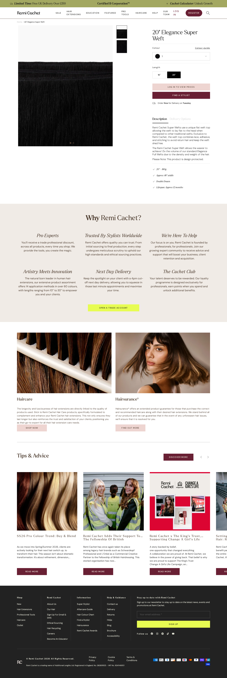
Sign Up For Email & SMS (56, 616)
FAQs (109, 620)
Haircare (21, 620)
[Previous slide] (6, 3)
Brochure (111, 630)
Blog (109, 625)
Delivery (111, 609)
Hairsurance (83, 625)
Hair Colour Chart (85, 614)
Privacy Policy (92, 659)
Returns (111, 614)
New (19, 604)
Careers (51, 633)
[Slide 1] (121, 46)
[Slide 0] (121, 32)
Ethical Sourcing (55, 623)
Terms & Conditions (131, 659)
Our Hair (51, 609)
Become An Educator (57, 638)
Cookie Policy (111, 659)
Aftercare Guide (85, 609)
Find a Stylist (181, 95)
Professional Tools (26, 614)
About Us (51, 604)
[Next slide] (221, 3)
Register (193, 13)
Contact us (112, 604)
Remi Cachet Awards (87, 630)
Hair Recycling (54, 628)
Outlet (20, 625)
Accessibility (113, 635)
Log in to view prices (181, 87)
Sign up (173, 624)
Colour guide (202, 48)
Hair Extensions (24, 609)
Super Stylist (83, 604)
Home (19, 22)
